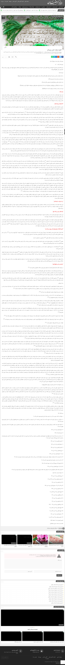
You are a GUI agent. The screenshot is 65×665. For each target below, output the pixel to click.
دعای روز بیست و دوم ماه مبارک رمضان (56, 601)
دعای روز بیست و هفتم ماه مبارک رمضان (55, 590)
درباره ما (2, 1)
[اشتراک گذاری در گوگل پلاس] (58, 57)
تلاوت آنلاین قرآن (20, 1)
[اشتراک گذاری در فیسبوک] (62, 57)
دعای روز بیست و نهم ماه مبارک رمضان (56, 586)
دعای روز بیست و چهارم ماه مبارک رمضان (55, 597)
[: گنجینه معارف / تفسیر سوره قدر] (12, 57)
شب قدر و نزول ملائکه (18, 641)
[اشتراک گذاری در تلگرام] (54, 57)
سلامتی (43, 7)
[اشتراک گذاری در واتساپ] (52, 57)
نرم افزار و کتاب (14, 7)
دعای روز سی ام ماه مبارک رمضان (57, 584)
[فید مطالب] (7, 658)
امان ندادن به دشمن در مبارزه (38, 641)
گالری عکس (14, 1)
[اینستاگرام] (2, 658)
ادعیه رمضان (55, 7)
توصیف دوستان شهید (32, 629)
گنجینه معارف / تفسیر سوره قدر (54, 50)
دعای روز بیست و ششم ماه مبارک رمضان (55, 592)
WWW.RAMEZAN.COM (59, 663)
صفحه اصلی (27, 1)
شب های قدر (37, 7)
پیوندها (10, 1)
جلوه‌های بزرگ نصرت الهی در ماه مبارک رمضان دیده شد (33, 10)
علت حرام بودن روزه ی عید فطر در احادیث (12, 10)
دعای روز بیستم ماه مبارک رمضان (57, 603)
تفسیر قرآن (48, 7)
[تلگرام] (5, 658)
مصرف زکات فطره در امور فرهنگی (52, 10)
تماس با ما (6, 1)
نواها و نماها (32, 7)
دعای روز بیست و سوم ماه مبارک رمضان (56, 599)
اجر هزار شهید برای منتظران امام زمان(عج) (57, 641)
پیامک (20, 7)
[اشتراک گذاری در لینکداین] (56, 57)
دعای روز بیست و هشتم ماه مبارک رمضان (55, 588)
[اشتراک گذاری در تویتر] (60, 57)
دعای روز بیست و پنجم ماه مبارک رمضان (56, 595)
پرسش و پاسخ (25, 7)
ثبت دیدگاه (59, 575)
